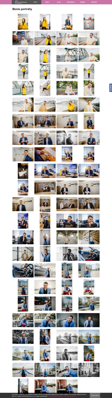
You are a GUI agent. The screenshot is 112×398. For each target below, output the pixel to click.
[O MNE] (20, 2)
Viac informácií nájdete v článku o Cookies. (61, 396)
